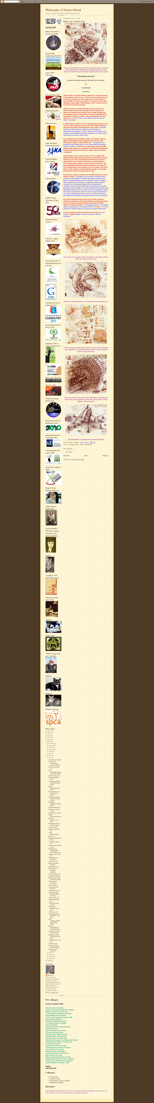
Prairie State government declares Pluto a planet (55, 878)
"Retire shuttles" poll (53, 866)
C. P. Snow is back (53, 943)
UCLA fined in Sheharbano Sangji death (54, 908)
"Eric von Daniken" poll (54, 874)
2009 (48, 741)
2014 (48, 731)
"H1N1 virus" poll (53, 911)
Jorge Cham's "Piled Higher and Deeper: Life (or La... (54, 893)
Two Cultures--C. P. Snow (55, 759)
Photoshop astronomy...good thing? (54, 819)
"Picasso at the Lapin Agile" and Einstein (54, 946)
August (50, 751)
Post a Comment (68, 451)
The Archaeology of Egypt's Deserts (60, 1080)
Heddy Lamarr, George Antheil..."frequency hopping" (54, 798)
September (51, 749)
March (50, 954)
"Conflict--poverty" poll (54, 890)
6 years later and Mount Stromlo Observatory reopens (54, 782)
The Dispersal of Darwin (56, 1082)
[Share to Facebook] (92, 443)
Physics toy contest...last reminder (54, 810)
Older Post (105, 455)
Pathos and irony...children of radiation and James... (55, 927)
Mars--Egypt (52, 836)
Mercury (51, 975)
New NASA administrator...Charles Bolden (55, 803)
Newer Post (66, 455)
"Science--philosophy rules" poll (54, 887)
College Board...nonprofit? (54, 833)
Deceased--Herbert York (54, 807)
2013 (48, 733)
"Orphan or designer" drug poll (54, 903)
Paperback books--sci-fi (54, 775)
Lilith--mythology (53, 885)
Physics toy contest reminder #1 (53, 949)
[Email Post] (81, 442)
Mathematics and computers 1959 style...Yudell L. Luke (55, 850)
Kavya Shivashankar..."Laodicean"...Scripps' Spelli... (55, 771)
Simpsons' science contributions (53, 882)
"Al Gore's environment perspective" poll (54, 931)
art (68, 444)
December (51, 743)
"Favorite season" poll (54, 897)
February (51, 956)
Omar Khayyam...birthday (55, 812)
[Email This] (84, 443)
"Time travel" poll (53, 861)
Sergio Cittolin (88, 444)
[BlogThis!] (86, 443)
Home (86, 455)
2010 (48, 739)
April (50, 952)
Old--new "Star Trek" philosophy (54, 863)
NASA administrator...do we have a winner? (54, 824)
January (51, 958)
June (50, 755)
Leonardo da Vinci (74, 444)
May (50, 757)
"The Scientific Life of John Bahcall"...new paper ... (54, 915)
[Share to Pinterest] (94, 443)
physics (81, 444)
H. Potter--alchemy (53, 827)
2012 (48, 735)
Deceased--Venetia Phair (54, 876)
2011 (48, 737)
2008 (48, 960)
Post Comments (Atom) (77, 459)
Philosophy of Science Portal (63, 10)
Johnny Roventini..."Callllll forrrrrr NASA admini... (54, 921)
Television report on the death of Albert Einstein (54, 793)
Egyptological (54, 1077)
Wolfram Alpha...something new (55, 815)
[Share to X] (89, 443)
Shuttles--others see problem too (53, 858)
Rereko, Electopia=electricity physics (54, 787)
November (51, 745)
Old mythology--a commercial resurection (53, 870)
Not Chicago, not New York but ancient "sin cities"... (54, 936)
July (50, 753)
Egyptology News (55, 1079)
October (51, 747)
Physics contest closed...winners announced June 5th (54, 763)
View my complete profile (52, 992)
